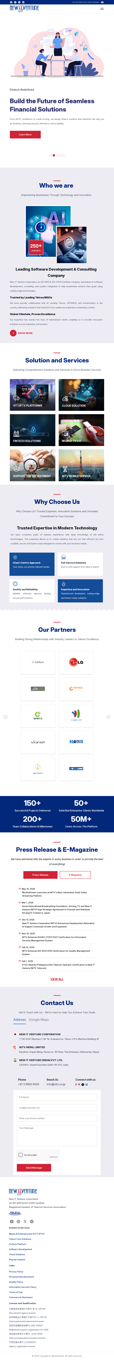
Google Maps (39, 1020)
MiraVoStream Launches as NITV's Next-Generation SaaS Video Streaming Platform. (54, 894)
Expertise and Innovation (75, 589)
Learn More (25, 134)
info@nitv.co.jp (56, 1084)
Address (19, 1020)
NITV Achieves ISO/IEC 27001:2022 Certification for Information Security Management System (54, 939)
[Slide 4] (60, 155)
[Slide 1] (50, 155)
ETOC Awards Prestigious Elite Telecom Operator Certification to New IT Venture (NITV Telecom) (58, 966)
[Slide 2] (54, 155)
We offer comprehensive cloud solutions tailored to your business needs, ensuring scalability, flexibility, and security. (78, 392)
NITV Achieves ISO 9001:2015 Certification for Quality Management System (56, 953)
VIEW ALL (56, 979)
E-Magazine (75, 874)
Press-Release (40, 874)
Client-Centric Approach (26, 562)
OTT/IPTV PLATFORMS (27, 384)
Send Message (34, 1167)
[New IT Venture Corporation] (24, 9)
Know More (25, 442)
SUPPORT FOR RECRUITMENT (31, 455)
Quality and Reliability (25, 589)
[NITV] (56, 1192)
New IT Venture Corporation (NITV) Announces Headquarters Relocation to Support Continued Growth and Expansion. (58, 925)
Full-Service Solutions (73, 562)
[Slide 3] (57, 155)
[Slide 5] (63, 155)
